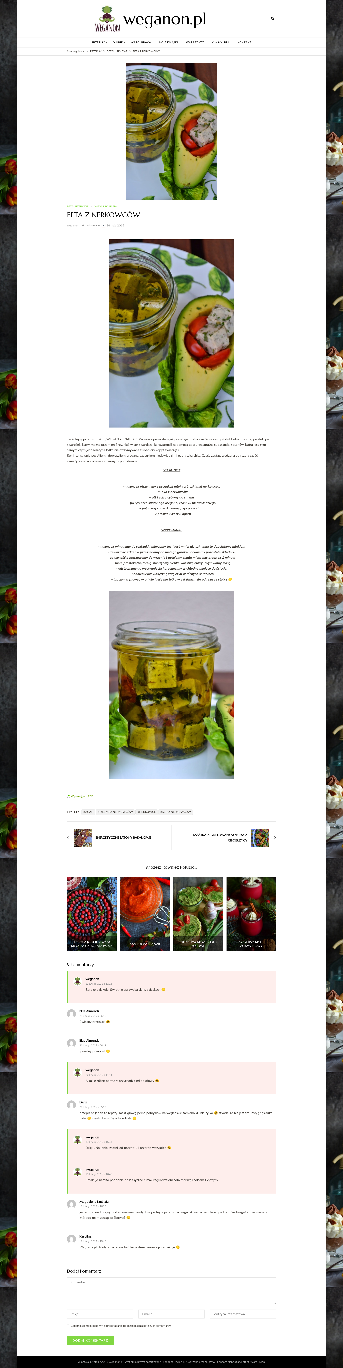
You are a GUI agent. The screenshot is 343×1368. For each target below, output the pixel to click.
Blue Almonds (89, 1011)
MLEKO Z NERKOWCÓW (116, 812)
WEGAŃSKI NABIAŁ (106, 206)
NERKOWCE (147, 812)
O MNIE (118, 42)
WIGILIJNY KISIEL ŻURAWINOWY (251, 944)
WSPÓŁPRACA (141, 42)
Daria (83, 1102)
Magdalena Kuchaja (94, 1201)
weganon (72, 226)
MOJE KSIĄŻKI (168, 42)
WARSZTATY (195, 42)
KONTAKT (245, 42)
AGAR (89, 812)
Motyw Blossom (216, 1362)
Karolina (85, 1236)
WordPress (257, 1362)
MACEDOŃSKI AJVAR (145, 944)
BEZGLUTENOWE (77, 206)
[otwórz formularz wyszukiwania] (272, 19)
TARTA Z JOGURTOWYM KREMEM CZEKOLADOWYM (92, 944)
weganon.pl (164, 19)
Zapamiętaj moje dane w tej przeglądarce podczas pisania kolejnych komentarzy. (121, 1326)
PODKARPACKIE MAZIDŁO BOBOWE (198, 944)
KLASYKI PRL (221, 42)
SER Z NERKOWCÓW (176, 812)
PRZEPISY (98, 42)
